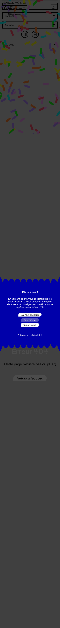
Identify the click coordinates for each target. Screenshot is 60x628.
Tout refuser (29, 319)
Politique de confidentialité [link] (30, 335)
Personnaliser (30, 324)
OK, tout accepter (30, 314)
